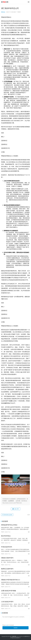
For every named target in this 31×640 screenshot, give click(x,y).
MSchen (3, 12)
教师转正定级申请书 (7, 569)
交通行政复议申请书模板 (8, 590)
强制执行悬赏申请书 (7, 558)
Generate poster (7, 514)
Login (7, 625)
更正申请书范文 (6, 536)
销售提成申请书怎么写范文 (9, 525)
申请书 (19, 12)
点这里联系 (11, 500)
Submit (15, 627)
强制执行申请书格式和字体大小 (10, 580)
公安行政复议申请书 (7, 601)
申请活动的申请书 (6, 547)
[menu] (28, 2)
